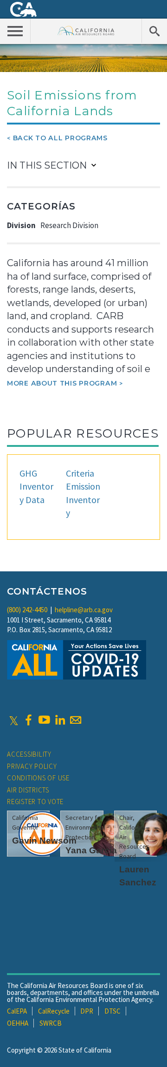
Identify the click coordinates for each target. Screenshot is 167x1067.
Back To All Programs (60, 138)
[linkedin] (60, 720)
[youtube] (44, 720)
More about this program (62, 383)
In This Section (47, 165)
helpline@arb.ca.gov (84, 609)
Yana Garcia (91, 850)
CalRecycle (54, 1011)
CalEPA (17, 1011)
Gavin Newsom (44, 840)
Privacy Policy (32, 766)
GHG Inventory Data (36, 486)
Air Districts (28, 790)
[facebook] (28, 720)
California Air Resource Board (86, 30)
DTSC (112, 1011)
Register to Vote (35, 801)
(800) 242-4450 (27, 609)
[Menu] (15, 31)
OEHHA (17, 1023)
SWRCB (50, 1023)
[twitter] (14, 720)
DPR (86, 1011)
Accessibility (29, 754)
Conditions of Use (38, 777)
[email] (76, 720)
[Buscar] (154, 31)
